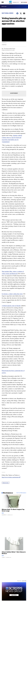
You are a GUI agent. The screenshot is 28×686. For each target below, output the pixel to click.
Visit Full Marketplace (21, 492)
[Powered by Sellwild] (24, 580)
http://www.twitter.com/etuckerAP (11, 477)
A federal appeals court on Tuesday (11, 305)
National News (7, 13)
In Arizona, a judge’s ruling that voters (12, 294)
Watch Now (23, 2)
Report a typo (6, 482)
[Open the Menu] (2, 2)
